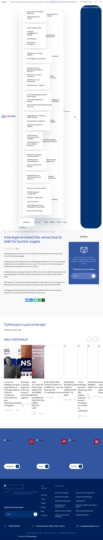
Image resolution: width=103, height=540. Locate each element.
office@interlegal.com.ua (71, 2)
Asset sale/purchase (34, 28)
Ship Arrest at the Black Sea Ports (35, 12)
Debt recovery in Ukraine (63, 511)
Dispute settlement (52, 177)
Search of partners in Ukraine (34, 165)
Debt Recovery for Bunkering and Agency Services (35, 69)
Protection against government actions (50, 140)
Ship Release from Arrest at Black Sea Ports (33, 143)
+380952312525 (87, 2)
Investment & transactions (50, 36)
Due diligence (32, 39)
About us (37, 222)
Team (46, 222)
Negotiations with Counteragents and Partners (34, 177)
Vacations (26, 222)
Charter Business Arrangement (33, 193)
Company (10, 466)
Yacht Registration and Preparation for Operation (36, 206)
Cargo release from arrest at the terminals (33, 137)
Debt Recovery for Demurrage (33, 80)
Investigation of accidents (36, 59)
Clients (52, 222)
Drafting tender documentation (32, 160)
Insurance (55, 56)
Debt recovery (53, 77)
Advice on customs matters (36, 188)
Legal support (53, 121)
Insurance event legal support (34, 54)
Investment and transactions (60, 506)
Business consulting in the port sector (34, 155)
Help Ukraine (56, 2)
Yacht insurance (32, 201)
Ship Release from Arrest (33, 17)
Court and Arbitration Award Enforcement (36, 95)
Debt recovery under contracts (34, 75)
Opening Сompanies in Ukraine (35, 125)
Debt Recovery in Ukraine (36, 85)
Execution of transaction (31, 43)
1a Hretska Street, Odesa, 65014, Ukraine (50, 526)
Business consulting (61, 493)
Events (59, 222)
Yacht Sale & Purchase (34, 211)
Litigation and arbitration (84, 497)
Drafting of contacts (62, 497)
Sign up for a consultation (91, 7)
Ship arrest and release (52, 15)
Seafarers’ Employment (35, 197)
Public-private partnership (51, 160)
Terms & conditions (50, 533)
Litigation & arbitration (56, 100)
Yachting (55, 199)
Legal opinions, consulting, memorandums (36, 116)
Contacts (22, 227)
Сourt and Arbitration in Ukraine (35, 100)
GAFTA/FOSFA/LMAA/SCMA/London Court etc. (39, 105)
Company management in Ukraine (32, 33)
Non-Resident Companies (36, 121)
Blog (64, 222)
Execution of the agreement (85, 493)
